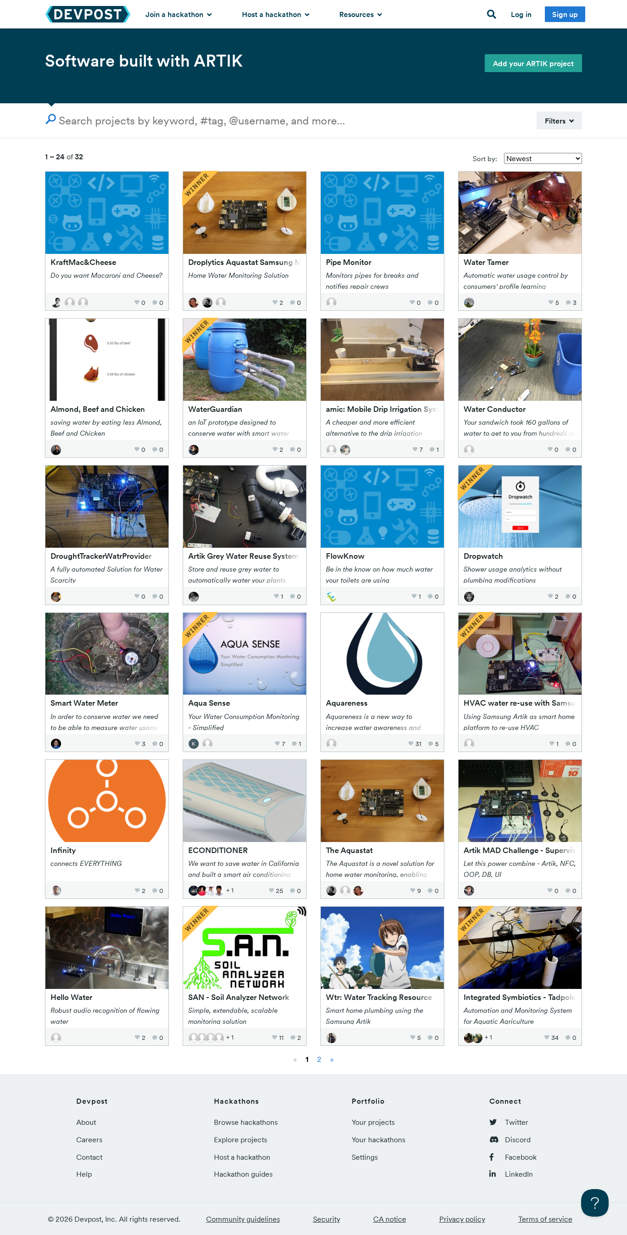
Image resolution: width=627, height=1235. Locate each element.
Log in (521, 14)
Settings (365, 1157)
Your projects (373, 1122)
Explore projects (240, 1139)
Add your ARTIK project (533, 63)
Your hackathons (378, 1139)
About (86, 1122)
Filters (557, 120)
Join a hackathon (175, 14)
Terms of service (545, 1219)
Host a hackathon (272, 14)
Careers (89, 1139)
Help (84, 1174)
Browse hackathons (246, 1122)
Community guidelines (243, 1219)
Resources (357, 14)
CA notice (389, 1219)
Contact (89, 1157)
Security (326, 1219)
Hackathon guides (243, 1174)
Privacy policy (462, 1219)
